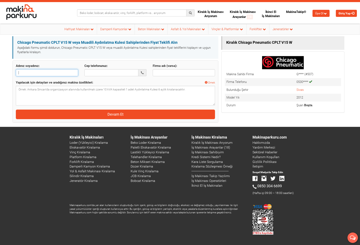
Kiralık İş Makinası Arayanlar (243, 14)
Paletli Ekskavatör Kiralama (151, 147)
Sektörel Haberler (264, 152)
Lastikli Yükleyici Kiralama (150, 152)
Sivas (300, 90)
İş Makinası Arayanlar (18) (210, 147)
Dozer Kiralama (142, 166)
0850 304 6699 (269, 186)
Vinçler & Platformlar (225, 29)
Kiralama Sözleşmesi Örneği (212, 166)
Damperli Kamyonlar (114, 29)
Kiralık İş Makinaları (87, 137)
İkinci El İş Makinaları (271, 14)
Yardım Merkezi (263, 147)
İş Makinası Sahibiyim (207, 152)
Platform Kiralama (83, 157)
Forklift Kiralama (82, 162)
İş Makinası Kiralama (209, 137)
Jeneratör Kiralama (84, 181)
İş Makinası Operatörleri (208, 181)
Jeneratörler (281, 29)
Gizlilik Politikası (264, 162)
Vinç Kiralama (80, 152)
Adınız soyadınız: (28, 66)
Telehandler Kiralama (146, 157)
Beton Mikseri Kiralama (148, 162)
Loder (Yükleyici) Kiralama (89, 143)
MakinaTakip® (296, 12)
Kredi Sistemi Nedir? (206, 157)
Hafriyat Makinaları (77, 29)
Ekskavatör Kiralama (85, 147)
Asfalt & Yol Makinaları (186, 29)
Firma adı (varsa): (165, 66)
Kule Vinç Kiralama (145, 171)
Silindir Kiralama (82, 176)
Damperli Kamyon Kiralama (90, 166)
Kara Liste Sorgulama (207, 162)
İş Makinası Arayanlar (149, 137)
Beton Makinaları (149, 29)
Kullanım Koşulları (265, 157)
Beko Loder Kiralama (146, 143)
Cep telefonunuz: (96, 66)
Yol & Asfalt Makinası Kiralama (92, 171)
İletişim (257, 166)
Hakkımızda (261, 143)
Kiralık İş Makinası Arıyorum (211, 14)
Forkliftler (256, 29)
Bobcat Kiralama (143, 181)
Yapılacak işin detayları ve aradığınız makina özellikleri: (54, 82)
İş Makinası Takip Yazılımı (210, 176)
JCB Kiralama (141, 176)
